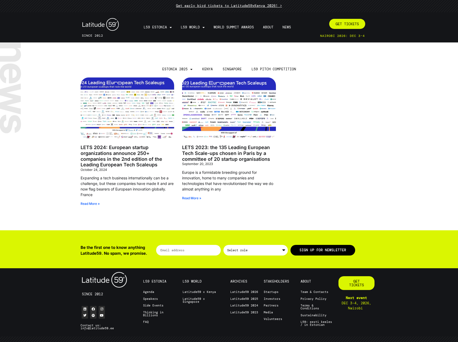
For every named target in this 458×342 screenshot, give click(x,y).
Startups (271, 292)
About (268, 27)
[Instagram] (102, 309)
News (287, 27)
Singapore (232, 69)
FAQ (146, 322)
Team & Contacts (314, 292)
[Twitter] (85, 315)
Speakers (150, 299)
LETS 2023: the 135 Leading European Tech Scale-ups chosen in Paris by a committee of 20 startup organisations (226, 153)
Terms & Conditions (310, 307)
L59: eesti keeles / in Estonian (316, 323)
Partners (271, 305)
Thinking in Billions (153, 313)
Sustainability (314, 315)
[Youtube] (102, 315)
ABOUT (306, 281)
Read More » (90, 204)
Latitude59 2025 (244, 299)
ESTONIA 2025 (175, 69)
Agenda (148, 292)
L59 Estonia (155, 27)
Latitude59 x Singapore (194, 300)
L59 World (190, 27)
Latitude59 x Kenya (199, 292)
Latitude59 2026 (244, 292)
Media (268, 312)
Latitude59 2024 (244, 305)
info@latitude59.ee (97, 328)
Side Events (153, 305)
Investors (272, 299)
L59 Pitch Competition (274, 69)
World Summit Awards (234, 27)
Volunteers (273, 319)
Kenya (207, 69)
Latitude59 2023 (244, 312)
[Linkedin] (85, 309)
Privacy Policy (314, 299)
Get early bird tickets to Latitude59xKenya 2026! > (229, 5)
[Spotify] (93, 315)
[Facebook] (93, 309)
